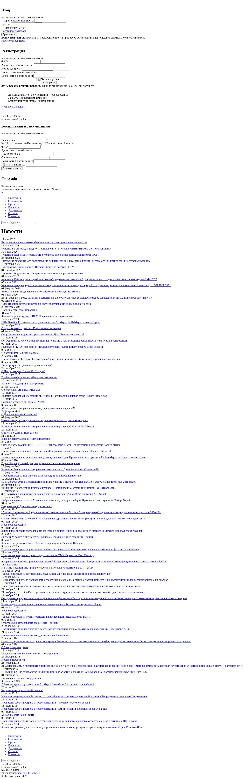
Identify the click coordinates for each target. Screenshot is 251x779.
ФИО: (4, 61)
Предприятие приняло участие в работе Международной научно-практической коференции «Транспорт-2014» (65, 628)
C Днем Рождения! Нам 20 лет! (19, 432)
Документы (15, 210)
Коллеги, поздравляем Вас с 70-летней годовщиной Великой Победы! (42, 543)
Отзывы (13, 213)
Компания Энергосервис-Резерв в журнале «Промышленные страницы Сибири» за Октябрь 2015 (58, 487)
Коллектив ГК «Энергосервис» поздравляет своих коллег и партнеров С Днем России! (52, 346)
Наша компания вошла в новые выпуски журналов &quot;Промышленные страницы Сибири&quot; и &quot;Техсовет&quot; (73, 457)
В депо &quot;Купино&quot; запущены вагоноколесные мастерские (40, 463)
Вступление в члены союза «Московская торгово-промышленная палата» (44, 242)
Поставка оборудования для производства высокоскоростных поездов (42, 273)
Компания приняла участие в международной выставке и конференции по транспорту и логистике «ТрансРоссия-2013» (71, 727)
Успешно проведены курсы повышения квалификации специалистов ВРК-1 (45, 616)
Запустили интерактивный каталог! (22, 690)
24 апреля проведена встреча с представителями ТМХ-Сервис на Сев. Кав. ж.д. (47, 555)
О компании (15, 201)
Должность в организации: (17, 75)
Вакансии (14, 207)
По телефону (34, 143)
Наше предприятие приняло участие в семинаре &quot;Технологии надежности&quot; (51, 604)
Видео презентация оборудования (21, 678)
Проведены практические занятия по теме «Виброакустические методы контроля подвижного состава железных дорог (71, 586)
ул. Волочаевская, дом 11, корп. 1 (20, 773)
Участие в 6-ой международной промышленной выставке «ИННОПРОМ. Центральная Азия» (56, 248)
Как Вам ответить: (12, 143)
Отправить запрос (12, 168)
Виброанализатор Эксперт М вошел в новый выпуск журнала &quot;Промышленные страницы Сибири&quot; (66, 500)
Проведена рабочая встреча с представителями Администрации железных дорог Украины (54, 708)
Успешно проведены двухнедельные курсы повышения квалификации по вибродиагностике (55, 573)
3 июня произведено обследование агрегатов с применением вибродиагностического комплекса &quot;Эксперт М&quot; (72, 530)
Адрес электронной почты (18, 20)
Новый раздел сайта (13, 659)
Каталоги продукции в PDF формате (22, 383)
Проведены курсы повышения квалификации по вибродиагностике (41, 475)
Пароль (5, 24)
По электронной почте (59, 143)
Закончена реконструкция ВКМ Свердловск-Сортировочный (37, 316)
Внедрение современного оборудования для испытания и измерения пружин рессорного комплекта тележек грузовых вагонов (75, 260)
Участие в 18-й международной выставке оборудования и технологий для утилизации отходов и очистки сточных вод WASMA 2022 (79, 279)
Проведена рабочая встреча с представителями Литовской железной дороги (45, 702)
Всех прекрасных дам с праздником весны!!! (27, 365)
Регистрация (49, 82)
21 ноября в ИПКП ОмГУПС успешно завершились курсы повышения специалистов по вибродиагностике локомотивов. (72, 592)
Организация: (9, 157)
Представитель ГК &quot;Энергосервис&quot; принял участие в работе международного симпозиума (60, 359)
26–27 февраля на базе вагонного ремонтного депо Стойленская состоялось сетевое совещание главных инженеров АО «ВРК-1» (76, 297)
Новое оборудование (13, 524)
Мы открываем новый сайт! (17, 714)
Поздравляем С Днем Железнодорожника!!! (26, 506)
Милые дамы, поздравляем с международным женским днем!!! (38, 408)
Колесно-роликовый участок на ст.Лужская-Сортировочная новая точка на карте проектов (54, 395)
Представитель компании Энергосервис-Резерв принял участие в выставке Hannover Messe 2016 (57, 451)
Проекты (13, 204)
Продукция (14, 197)
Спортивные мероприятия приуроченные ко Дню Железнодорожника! (42, 334)
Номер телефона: (11, 68)
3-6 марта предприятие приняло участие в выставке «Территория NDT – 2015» (47, 567)
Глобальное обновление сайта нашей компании (29, 377)
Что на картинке (50, 79)
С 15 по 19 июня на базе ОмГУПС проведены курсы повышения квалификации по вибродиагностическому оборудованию (73, 518)
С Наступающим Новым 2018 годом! (23, 371)
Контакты (14, 216)
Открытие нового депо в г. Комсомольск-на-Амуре (31, 328)
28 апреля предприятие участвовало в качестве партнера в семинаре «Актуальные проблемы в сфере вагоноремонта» (70, 549)
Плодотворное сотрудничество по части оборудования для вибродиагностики (46, 303)
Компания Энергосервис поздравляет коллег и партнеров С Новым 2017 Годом (47, 426)
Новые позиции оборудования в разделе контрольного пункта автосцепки (44, 420)
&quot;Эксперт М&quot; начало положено (25, 438)
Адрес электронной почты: (17, 65)
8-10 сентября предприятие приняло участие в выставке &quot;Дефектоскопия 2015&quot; (54, 494)
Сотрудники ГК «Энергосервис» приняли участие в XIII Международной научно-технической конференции (64, 340)
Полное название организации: (19, 72)
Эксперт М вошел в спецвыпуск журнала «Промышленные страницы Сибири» (47, 536)
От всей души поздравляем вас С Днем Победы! (29, 622)
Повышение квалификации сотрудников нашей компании (35, 635)
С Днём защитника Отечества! (19, 414)
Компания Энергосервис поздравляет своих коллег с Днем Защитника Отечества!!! (50, 469)
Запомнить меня (14, 27)
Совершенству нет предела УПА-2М (22, 401)
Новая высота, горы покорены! (19, 309)
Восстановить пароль (13, 30)
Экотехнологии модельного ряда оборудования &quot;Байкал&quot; (40, 291)
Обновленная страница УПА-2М (20, 389)
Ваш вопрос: (8, 140)
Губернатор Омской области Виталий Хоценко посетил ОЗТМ (37, 267)
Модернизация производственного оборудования (30, 653)
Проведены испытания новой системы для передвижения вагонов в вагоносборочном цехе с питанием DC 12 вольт (69, 721)
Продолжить (9, 34)
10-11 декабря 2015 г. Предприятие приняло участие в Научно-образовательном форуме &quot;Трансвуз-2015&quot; (68, 481)
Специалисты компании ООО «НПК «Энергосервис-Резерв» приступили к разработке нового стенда (60, 444)
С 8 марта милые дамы (14, 647)
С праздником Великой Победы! (20, 352)
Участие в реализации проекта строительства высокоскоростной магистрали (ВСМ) (50, 254)
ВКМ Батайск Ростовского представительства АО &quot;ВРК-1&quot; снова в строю (50, 322)
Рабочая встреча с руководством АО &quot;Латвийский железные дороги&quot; (47, 684)
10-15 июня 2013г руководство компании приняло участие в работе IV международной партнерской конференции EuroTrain (74, 671)
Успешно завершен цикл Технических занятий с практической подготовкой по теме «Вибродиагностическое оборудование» (74, 696)
